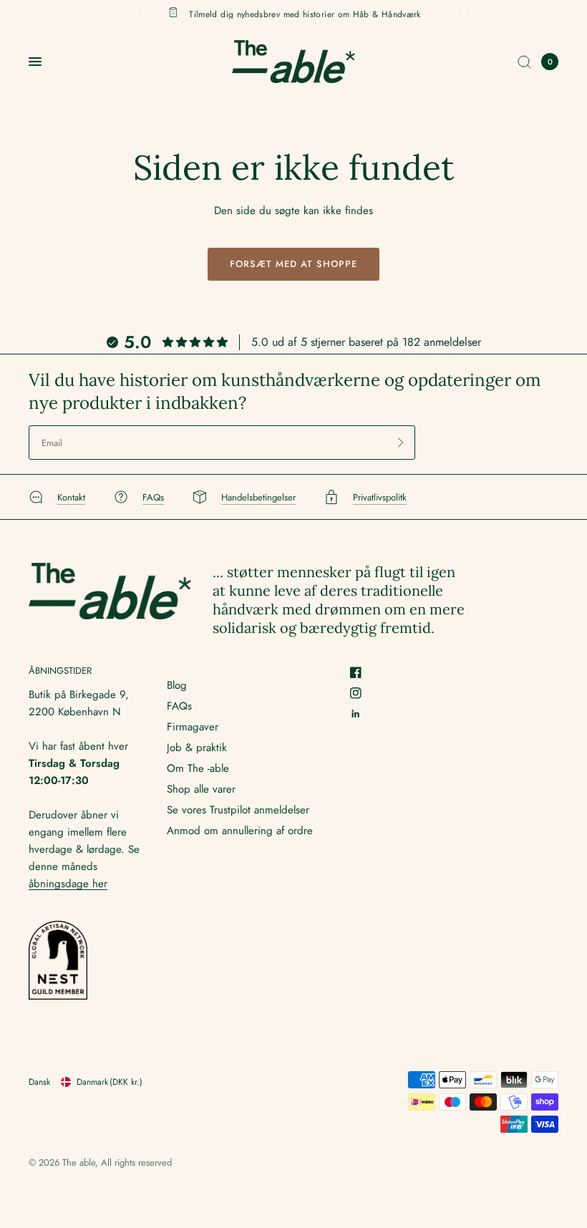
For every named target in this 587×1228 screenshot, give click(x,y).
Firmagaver (192, 727)
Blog (177, 685)
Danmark (109, 1081)
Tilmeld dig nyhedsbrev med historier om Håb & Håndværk (304, 13)
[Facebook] (361, 672)
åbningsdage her (68, 883)
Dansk (39, 1081)
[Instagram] (361, 693)
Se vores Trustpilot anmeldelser (238, 810)
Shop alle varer (201, 789)
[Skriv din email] (401, 442)
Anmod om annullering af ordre (240, 830)
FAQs (179, 706)
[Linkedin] (361, 714)
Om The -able (198, 768)
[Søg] (524, 61)
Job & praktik (197, 747)
